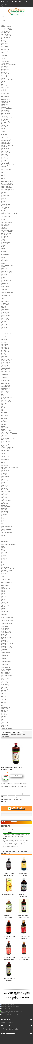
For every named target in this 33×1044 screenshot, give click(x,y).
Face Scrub (4, 412)
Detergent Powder (5, 672)
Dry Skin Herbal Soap (6, 360)
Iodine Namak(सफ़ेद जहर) (7, 617)
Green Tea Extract (5, 579)
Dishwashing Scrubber (6, 570)
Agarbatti (3, 690)
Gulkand (3, 550)
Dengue (3, 128)
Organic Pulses (5, 628)
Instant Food (4, 558)
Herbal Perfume (5, 483)
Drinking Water (4, 710)
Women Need (4, 511)
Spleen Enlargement (6, 204)
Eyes (2, 517)
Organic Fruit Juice (6, 641)
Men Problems (4, 160)
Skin (2, 256)
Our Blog (3, 727)
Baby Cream (4, 499)
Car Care (3, 679)
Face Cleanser (4, 415)
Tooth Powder (4, 374)
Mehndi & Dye (4, 473)
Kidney (3, 250)
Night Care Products (6, 430)
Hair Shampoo (4, 465)
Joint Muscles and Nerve (7, 98)
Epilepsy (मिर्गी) (4, 318)
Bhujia (2, 597)
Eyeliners (3, 520)
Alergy (2, 84)
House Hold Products (6, 526)
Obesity (3, 58)
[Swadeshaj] (16, 12)
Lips (2, 521)
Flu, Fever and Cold (6, 122)
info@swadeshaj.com (21, 994)
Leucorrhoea (4, 146)
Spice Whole (4, 543)
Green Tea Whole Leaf (6, 578)
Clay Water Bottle (5, 351)
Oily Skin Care (4, 439)
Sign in (3, 6)
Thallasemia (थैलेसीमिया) (6, 231)
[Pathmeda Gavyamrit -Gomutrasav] (23, 863)
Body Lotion (4, 420)
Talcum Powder (5, 370)
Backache (3, 105)
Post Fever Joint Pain (6, 133)
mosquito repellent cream (7, 685)
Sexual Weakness (5, 148)
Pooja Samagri (4, 689)
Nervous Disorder (5, 310)
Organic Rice (4, 629)
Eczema (3, 266)
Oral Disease (4, 300)
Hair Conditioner (5, 470)
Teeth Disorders (5, 303)
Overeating (4, 55)
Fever (2, 124)
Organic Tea (4, 634)
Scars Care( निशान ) (5, 444)
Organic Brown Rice (6, 631)
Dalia (2, 553)
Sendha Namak (5, 616)
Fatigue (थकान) (4, 89)
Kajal (2, 518)
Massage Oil (4, 166)
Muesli (2, 562)
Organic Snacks (5, 664)
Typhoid (3, 131)
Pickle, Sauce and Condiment (8, 544)
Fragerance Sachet (6, 490)
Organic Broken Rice (6, 632)
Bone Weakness (5, 110)
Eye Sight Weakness (6, 183)
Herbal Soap (4, 357)
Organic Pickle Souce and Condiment (10, 660)
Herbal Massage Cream (7, 397)
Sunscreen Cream (5, 388)
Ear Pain (3, 248)
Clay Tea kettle (5, 347)
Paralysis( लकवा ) (5, 107)
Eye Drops (3, 180)
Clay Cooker (4, 329)
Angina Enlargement (6, 76)
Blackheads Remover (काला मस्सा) (9, 433)
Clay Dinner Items (5, 335)
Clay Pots (3, 323)
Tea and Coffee (5, 572)
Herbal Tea (4, 575)
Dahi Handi (4, 339)
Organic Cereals (5, 626)
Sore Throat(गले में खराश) (7, 292)
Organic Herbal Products (7, 643)
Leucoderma (4, 278)
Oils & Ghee (4, 638)
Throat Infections (5, 207)
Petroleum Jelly (5, 450)
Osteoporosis (4, 114)
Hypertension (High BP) (7, 79)
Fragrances (4, 482)
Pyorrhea (3, 307)
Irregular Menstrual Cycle (7, 145)
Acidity (3, 40)
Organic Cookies (5, 663)
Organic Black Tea (5, 635)
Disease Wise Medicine (7, 319)
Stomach (3, 294)
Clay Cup (3, 345)
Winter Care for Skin (6, 449)
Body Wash (4, 418)
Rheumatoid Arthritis (6, 101)
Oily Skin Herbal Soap (6, 359)
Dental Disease (5, 301)
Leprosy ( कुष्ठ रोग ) (5, 259)
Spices (3, 540)
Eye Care (3, 178)
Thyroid (3, 95)
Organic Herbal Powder (7, 648)
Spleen (3, 203)
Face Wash (4, 403)
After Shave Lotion (5, 458)
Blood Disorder (4, 225)
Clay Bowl (3, 336)
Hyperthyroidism (5, 96)
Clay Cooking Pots (5, 324)
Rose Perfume (4, 485)
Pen (2, 717)
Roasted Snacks (5, 594)
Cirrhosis (3, 245)
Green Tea (3, 576)
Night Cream (4, 389)
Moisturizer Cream (5, 386)
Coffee (2, 587)
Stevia (2, 534)
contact (2, 16)
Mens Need (4, 514)
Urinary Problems (5, 186)
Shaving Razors (5, 456)
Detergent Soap (5, 673)
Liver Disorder (4, 237)
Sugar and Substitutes (6, 532)
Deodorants (4, 488)
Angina (3, 78)
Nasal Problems (5, 283)
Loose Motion (4, 43)
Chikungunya (4, 125)
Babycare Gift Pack (6, 506)
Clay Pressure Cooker (6, 333)
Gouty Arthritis (4, 104)
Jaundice (3, 239)
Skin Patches (4, 269)
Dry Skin (3, 395)
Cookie (3, 590)
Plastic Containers (5, 603)
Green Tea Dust (5, 581)
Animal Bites (4, 209)
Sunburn (3, 275)
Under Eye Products (6, 436)
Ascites (3, 210)
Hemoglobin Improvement (7, 230)
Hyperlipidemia (4, 236)
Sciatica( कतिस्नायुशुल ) (6, 108)
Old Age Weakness (6, 233)
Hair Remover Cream (6, 461)
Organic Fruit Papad (6, 661)
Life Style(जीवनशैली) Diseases (8, 57)
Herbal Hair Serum (5, 480)
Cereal (2, 561)
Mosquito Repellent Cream (7, 447)
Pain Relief (4, 714)
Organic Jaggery (5, 657)
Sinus (2, 285)
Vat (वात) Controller (5, 31)
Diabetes (3, 60)
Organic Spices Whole (6, 623)
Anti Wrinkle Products (6, 432)
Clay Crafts (4, 353)
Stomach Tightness (6, 51)
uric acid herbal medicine (7, 190)
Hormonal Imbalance (6, 86)
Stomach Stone (5, 321)
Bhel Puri (3, 596)
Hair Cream (4, 479)
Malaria (3, 130)
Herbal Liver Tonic (5, 244)
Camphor (3, 693)
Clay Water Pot (5, 348)
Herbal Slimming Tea (6, 585)
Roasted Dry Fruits (5, 556)
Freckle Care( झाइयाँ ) (6, 441)
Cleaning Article (5, 670)
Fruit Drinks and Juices (7, 704)
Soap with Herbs (5, 365)
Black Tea (3, 573)
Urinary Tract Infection (6, 187)
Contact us (4, 4)
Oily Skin (3, 394)
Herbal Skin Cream (5, 383)
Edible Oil (3, 537)
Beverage (3, 702)
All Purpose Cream (5, 385)
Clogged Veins (4, 72)
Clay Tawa (3, 326)
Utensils (3, 608)
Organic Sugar (4, 654)
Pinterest (26, 794)
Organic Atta (4, 651)
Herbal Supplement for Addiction (9, 213)
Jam (2, 549)
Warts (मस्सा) (4, 268)
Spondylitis (4, 116)
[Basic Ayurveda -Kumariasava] (8, 905)
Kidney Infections (5, 253)
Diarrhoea (3, 45)
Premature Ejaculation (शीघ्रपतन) (9, 165)
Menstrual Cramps (5, 143)
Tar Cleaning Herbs (6, 216)
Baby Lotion (4, 497)
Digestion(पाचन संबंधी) (6, 37)
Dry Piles (3, 198)
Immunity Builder (5, 195)
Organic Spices (5, 622)
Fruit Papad (4, 552)
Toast (2, 619)
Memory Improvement (6, 316)
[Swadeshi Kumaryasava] (8, 884)
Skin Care (3, 382)
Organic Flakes (5, 666)
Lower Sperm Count (6, 169)
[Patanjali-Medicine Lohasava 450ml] (8, 863)
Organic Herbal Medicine (7, 646)
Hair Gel (3, 477)
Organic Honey (5, 655)
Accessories (4, 525)
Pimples (3, 263)
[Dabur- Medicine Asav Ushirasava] (8, 926)
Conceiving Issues (5, 149)
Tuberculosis (4, 289)
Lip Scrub (3, 424)
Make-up (3, 515)
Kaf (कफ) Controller (6, 34)
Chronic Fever (4, 127)
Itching (3, 277)
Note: (4, 838)
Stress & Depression (6, 313)
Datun (2, 373)
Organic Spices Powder (7, 625)
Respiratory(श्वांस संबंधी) (6, 280)
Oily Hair (3, 468)
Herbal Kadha (4, 584)
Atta (2, 613)
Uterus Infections (5, 158)
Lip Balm (3, 426)
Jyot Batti (3, 699)
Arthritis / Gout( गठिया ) (6, 99)
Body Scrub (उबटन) (5, 427)
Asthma (3, 288)
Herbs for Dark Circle (6, 271)
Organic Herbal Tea (6, 637)
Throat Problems (5, 206)
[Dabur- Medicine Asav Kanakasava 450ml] (23, 947)
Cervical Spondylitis (6, 119)
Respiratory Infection (6, 281)
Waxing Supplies (5, 459)
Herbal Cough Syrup (6, 139)
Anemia (3, 227)
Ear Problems (4, 247)
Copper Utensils (5, 610)
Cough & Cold (4, 137)
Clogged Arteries (5, 69)
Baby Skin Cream (5, 502)
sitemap (2, 17)
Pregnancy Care (5, 155)
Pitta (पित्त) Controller (6, 32)
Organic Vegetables (6, 669)
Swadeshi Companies (6, 728)
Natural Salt (4, 614)
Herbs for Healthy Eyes (7, 181)
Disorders (3, 219)
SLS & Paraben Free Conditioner (9, 471)
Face (2, 523)
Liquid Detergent (5, 678)
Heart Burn (4, 54)
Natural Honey (4, 531)
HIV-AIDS (3, 90)
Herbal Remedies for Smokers (8, 215)
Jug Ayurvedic (4, 722)
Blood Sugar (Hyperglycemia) (8, 64)
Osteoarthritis (4, 102)
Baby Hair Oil (4, 494)
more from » (15, 776)
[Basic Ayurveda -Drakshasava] (23, 884)
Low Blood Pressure (6, 199)
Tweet (19, 794)
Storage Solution (5, 602)
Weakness (3, 201)
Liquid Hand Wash (5, 682)
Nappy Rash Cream (6, 500)
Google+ (12, 794)
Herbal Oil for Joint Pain (7, 111)
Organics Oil (4, 640)
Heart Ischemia (5, 75)
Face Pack (4, 408)
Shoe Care (3, 676)
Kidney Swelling (5, 254)
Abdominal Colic (5, 49)
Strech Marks (4, 154)
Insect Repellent (5, 684)
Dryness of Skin (5, 262)
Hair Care (3, 172)
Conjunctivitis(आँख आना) (7, 184)
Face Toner (4, 417)
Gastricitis (3, 42)
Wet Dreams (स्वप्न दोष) (6, 168)
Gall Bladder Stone (5, 224)
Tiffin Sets (3, 607)
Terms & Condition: (8, 832)
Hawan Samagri (5, 692)
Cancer (3, 81)
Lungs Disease (5, 286)
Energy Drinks (4, 708)
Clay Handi (4, 327)
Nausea (3, 52)
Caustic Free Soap (5, 368)
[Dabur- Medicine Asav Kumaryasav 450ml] (8, 947)
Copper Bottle (4, 611)
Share (4, 794)
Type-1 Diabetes (5, 61)
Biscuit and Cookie (5, 588)
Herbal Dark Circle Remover (8, 438)
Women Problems (5, 140)
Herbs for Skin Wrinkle (6, 272)
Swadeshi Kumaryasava (8, 894)
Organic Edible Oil (5, 667)
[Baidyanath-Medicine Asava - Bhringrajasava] (8, 968)
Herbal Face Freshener (6, 452)
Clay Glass (4, 338)
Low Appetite (4, 46)
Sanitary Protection (6, 512)
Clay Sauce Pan (5, 332)
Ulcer (2, 92)
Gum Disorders (5, 304)
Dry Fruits (3, 555)
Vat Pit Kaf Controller (6, 35)
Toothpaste (4, 377)
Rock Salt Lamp (5, 725)
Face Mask (4, 414)
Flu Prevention (4, 134)
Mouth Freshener (5, 380)
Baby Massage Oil (5, 493)
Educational (4, 716)
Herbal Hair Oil (4, 464)
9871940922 (18, 808)
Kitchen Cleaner (5, 567)
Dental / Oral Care (5, 371)
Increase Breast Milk (6, 152)
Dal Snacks (4, 599)
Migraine (3, 193)
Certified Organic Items (7, 620)
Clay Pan (3, 330)
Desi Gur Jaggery (5, 535)
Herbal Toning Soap (6, 362)
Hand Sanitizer (4, 687)
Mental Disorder (5, 312)
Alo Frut (3, 705)
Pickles (3, 547)
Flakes (3, 564)
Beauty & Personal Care (7, 354)
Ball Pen (3, 719)
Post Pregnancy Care (6, 151)
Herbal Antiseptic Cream (7, 401)
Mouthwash (4, 379)
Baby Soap (4, 505)
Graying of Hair (5, 174)
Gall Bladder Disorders (6, 221)
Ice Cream (3, 711)
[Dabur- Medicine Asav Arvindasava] (23, 926)
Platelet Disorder (5, 228)
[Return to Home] (3, 732)
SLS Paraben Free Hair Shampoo (9, 467)
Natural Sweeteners (6, 529)
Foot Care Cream (5, 400)
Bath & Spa (4, 356)
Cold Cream (4, 398)
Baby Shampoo (5, 503)
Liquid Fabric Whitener (6, 675)
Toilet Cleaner (4, 681)
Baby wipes (4, 496)
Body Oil (3, 429)
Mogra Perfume (5, 487)
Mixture (3, 600)
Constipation (4, 38)
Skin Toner (4, 421)
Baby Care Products (6, 491)
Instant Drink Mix (5, 707)
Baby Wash (4, 508)
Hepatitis (3, 240)
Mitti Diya (3, 342)
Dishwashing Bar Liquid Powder (9, 569)
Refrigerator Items (5, 701)
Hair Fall (3, 175)
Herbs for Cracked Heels (7, 265)
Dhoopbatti (4, 695)
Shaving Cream (5, 455)
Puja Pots (3, 696)
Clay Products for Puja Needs (8, 341)
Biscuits (3, 591)
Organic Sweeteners (6, 652)
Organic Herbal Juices (6, 644)
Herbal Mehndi (4, 474)
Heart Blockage (5, 67)
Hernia (2, 171)
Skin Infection (4, 260)
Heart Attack (4, 70)
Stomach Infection (5, 295)
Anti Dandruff (4, 177)
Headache (3, 192)
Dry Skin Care (4, 446)
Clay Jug (3, 350)
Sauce (2, 546)
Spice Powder (4, 541)
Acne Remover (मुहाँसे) (6, 435)
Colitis (2, 298)
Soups (2, 566)
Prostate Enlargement (6, 162)
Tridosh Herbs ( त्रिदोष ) (7, 29)
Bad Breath (4, 306)
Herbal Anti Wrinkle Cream (7, 392)
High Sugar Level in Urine (7, 189)
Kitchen (3, 528)
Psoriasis (3, 257)
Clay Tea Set (4, 344)
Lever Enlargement (5, 242)
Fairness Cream (5, 391)
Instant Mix (4, 559)
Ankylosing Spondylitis (6, 117)
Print (5, 801)
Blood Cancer (4, 83)
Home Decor (4, 723)
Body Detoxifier (5, 87)
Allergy (3, 218)
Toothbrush (4, 376)
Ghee (2, 538)
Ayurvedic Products (6, 26)
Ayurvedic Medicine (6, 28)
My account (5, 1026)
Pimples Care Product (6, 442)
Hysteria (3, 157)
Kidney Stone (4, 251)
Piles (2, 196)
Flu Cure (3, 136)
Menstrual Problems (6, 142)
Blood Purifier (4, 234)
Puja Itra (3, 698)
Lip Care (3, 423)
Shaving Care (4, 453)
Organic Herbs (4, 649)
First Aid (3, 713)
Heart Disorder (4, 66)
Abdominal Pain (5, 48)
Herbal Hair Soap (5, 364)
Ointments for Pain (5, 113)
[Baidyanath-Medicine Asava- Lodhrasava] (23, 905)
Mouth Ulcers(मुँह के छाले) (7, 309)
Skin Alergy (4, 274)
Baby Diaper (4, 509)
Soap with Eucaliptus (6, 367)
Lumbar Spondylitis (6, 121)
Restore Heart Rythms (6, 73)
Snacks (3, 593)
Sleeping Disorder (5, 315)
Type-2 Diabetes (5, 63)
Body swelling (4, 212)
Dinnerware (4, 720)
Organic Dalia (4, 658)
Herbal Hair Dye (5, 476)
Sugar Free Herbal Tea (6, 582)
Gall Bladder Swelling (6, 222)
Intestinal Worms (5, 297)
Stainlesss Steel (5, 605)
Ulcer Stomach (5, 93)
